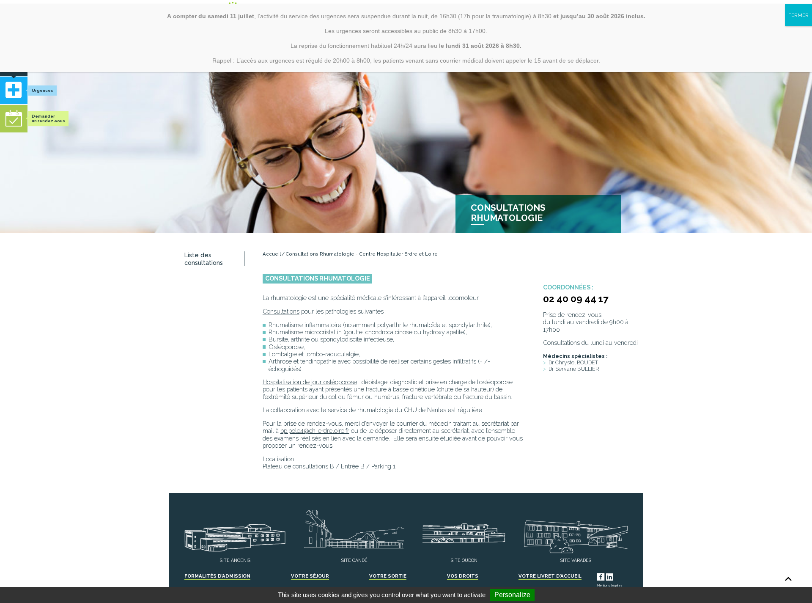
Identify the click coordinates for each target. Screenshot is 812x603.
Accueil (272, 254)
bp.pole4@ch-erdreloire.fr (314, 430)
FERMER (798, 15)
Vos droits (462, 576)
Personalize (512, 594)
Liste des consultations (203, 258)
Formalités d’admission (217, 576)
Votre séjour (310, 576)
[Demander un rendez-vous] (13, 118)
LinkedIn (617, 576)
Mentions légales (610, 585)
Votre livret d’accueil (550, 576)
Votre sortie (387, 576)
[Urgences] (13, 90)
